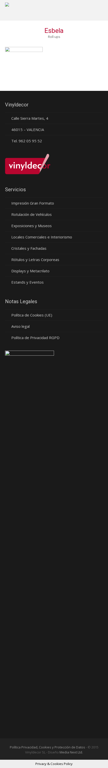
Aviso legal (20, 326)
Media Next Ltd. (71, 752)
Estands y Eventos (27, 282)
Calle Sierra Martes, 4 (29, 118)
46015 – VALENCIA (27, 129)
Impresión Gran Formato (32, 203)
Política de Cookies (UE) (31, 314)
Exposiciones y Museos (31, 225)
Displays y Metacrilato (30, 270)
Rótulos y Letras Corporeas (35, 259)
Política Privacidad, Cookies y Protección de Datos (47, 747)
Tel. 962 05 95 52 (26, 140)
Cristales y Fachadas (28, 248)
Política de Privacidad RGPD (35, 337)
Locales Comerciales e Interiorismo (41, 236)
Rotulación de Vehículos (31, 214)
